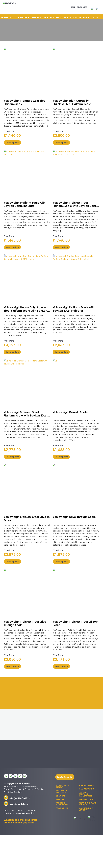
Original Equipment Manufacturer (85, 794)
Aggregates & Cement (62, 786)
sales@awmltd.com (19, 804)
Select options (12, 142)
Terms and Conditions (27, 810)
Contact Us (75, 17)
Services (35, 17)
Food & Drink (62, 808)
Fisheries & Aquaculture (62, 804)
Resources (61, 17)
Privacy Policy (10, 810)
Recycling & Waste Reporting (87, 804)
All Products (7, 17)
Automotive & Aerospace (62, 791)
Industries (22, 17)
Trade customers (64, 777)
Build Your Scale (90, 17)
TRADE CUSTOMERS (79, 7)
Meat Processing (87, 789)
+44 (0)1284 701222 (19, 798)
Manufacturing (86, 785)
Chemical (60, 796)
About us (47, 17)
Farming (60, 799)
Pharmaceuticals (87, 799)
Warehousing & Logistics (86, 809)
